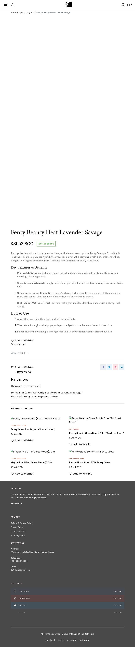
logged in (31, 396)
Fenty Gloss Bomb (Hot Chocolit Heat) (33, 429)
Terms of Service (18, 531)
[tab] (70, 372)
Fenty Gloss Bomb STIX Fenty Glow (89, 462)
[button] (22, 340)
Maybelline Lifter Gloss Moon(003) (31, 462)
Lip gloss (30, 12)
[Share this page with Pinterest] (115, 367)
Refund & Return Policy (21, 523)
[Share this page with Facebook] (103, 367)
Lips (21, 12)
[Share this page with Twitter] (109, 367)
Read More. (16, 503)
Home (13, 12)
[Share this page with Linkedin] (121, 367)
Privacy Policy (17, 527)
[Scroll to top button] (129, 634)
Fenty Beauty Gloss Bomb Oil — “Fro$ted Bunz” (96, 433)
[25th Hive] (67, 4)
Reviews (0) (24, 372)
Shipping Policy (18, 535)
